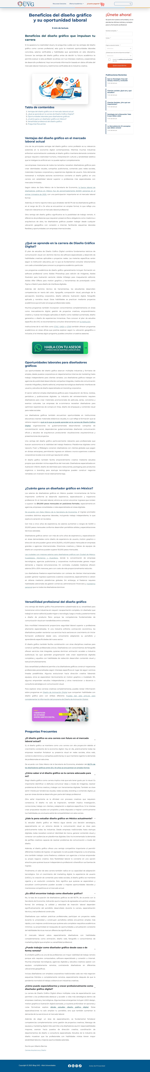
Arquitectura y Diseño (38, 1050)
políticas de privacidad (125, 59)
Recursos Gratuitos (59, 4)
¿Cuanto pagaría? (93, 4)
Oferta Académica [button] (76, 4)
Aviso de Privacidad (97, 1066)
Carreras (28, 1050)
